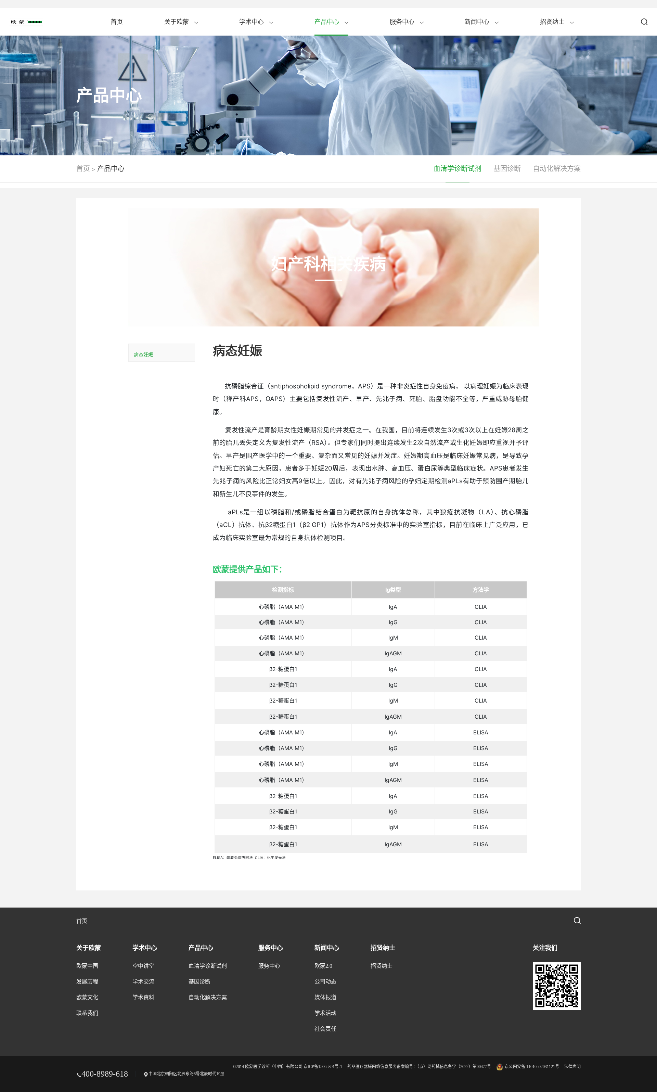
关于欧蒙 (177, 21)
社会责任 (325, 1029)
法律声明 (572, 1066)
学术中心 (252, 21)
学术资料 (143, 997)
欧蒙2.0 (323, 966)
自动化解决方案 (557, 168)
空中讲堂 (143, 966)
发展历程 (87, 982)
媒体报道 (325, 997)
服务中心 (403, 21)
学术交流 (143, 982)
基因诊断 (507, 168)
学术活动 (325, 1013)
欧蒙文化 (87, 997)
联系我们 (87, 1013)
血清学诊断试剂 (457, 168)
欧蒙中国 (87, 966)
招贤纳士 (553, 21)
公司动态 (325, 982)
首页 (117, 21)
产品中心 (327, 21)
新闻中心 (478, 21)
